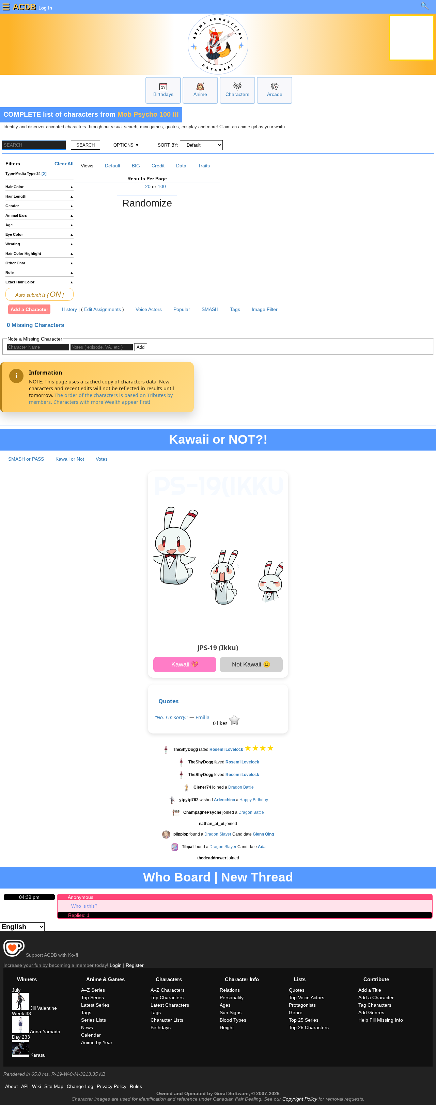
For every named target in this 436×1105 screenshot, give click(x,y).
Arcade (274, 94)
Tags (235, 309)
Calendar (91, 1035)
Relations (230, 990)
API (25, 1086)
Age (39, 225)
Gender (39, 206)
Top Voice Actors (306, 997)
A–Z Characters (168, 990)
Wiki (36, 1086)
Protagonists (302, 1005)
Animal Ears (39, 215)
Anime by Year (96, 1042)
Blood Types (233, 1020)
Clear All (64, 163)
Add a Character (29, 309)
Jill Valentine (43, 1008)
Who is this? (84, 906)
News (87, 1027)
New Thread (257, 877)
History (69, 309)
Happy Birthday (253, 799)
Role (39, 272)
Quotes (168, 701)
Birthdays (163, 94)
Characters (237, 94)
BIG (136, 165)
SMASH (210, 309)
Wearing (39, 244)
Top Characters (167, 997)
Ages (225, 1005)
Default (112, 165)
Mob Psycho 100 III (148, 114)
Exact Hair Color (39, 282)
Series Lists (93, 1020)
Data (181, 165)
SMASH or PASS (26, 459)
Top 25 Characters (309, 1027)
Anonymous (80, 897)
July (16, 990)
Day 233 (21, 1037)
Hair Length (39, 196)
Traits (204, 165)
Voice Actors (149, 309)
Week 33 (21, 1013)
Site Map (53, 1086)
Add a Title (369, 990)
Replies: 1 (79, 915)
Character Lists (167, 1020)
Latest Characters (170, 1005)
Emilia (202, 717)
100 (162, 186)
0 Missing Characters (35, 325)
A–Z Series (93, 990)
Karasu (37, 1055)
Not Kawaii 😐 (251, 664)
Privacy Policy (111, 1086)
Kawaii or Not (70, 459)
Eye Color (39, 234)
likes (221, 723)
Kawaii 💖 (185, 664)
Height (227, 1027)
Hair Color (39, 187)
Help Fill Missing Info (380, 1020)
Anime (200, 94)
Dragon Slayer (217, 834)
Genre (295, 1012)
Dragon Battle (241, 787)
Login (116, 965)
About (11, 1086)
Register (135, 965)
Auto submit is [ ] (39, 294)
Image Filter (265, 309)
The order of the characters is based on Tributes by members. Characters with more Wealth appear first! (101, 398)
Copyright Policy (299, 1099)
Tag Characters (374, 1005)
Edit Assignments (102, 309)
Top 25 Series (303, 1020)
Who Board (177, 877)
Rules (136, 1086)
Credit (158, 165)
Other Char (39, 263)
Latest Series (95, 1005)
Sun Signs (231, 1012)
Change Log (80, 1086)
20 (148, 186)
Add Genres (371, 1012)
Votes (102, 459)
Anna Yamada (44, 1031)
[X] (44, 173)
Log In (44, 8)
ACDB (24, 6)
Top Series (92, 997)
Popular (181, 309)
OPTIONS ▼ (126, 145)
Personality (232, 997)
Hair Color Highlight (39, 253)
